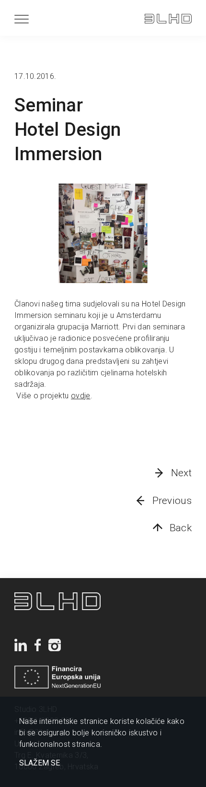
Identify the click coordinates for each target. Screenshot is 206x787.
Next (181, 473)
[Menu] (21, 19)
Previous (172, 500)
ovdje (81, 395)
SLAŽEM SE (39, 763)
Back (181, 528)
